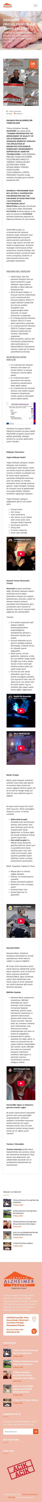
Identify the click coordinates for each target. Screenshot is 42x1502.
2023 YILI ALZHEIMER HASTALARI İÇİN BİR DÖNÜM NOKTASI (25, 1234)
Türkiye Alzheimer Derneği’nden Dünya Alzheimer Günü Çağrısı (25, 1223)
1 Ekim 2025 (17, 1226)
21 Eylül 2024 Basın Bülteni (23, 1243)
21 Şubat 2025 (18, 1237)
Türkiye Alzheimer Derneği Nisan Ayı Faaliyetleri (25, 1212)
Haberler (19, 113)
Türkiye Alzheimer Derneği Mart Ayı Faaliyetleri (26, 1201)
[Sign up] (35, 1431)
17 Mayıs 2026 (18, 1205)
